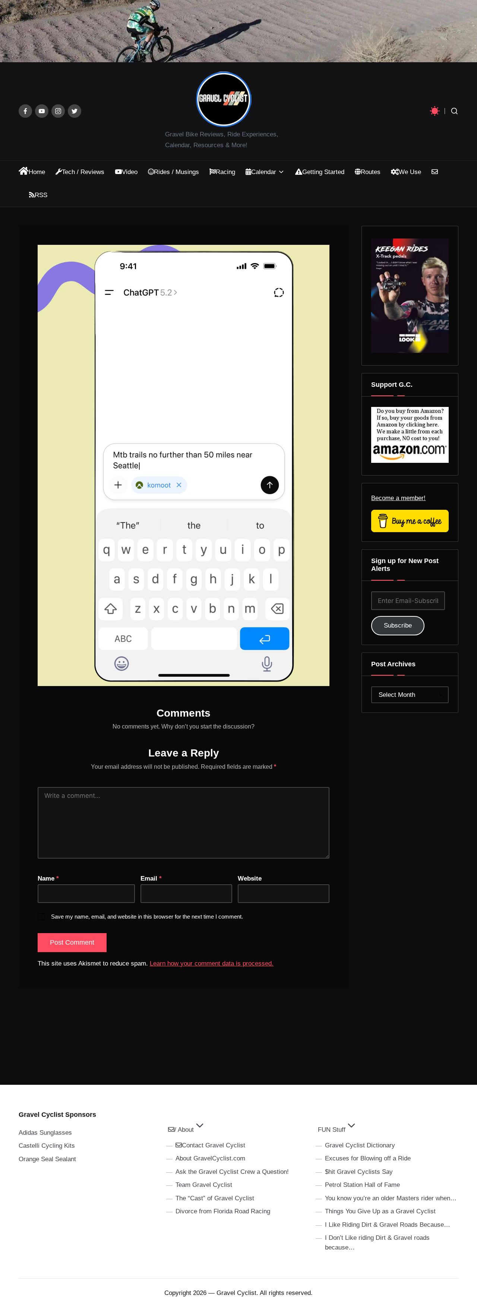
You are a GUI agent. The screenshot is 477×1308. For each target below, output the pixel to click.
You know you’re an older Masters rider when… (391, 1198)
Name (48, 878)
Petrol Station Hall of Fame (362, 1184)
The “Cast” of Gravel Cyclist (215, 1198)
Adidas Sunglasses (45, 1132)
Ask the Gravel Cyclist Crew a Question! (232, 1171)
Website (250, 878)
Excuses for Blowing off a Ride (368, 1158)
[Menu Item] (25, 111)
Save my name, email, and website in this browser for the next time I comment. (147, 916)
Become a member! (398, 498)
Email (151, 878)
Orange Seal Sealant (47, 1159)
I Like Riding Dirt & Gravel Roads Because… (387, 1224)
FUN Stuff (331, 1129)
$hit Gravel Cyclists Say (359, 1171)
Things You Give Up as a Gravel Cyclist (380, 1211)
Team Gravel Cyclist (204, 1184)
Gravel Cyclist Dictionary (360, 1145)
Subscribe (398, 625)
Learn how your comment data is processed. (212, 963)
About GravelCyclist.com (210, 1158)
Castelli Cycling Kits (47, 1145)
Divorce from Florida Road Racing (223, 1211)
